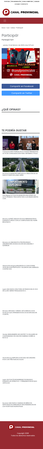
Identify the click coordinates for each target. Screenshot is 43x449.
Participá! (19, 28)
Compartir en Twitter (21, 93)
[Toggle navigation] (5, 21)
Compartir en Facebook (21, 86)
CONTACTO (24, 4)
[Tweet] (4, 56)
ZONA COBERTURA (27, 1)
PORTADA (7, 1)
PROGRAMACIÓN (16, 1)
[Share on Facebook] (4, 51)
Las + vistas (11, 28)
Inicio (4, 28)
